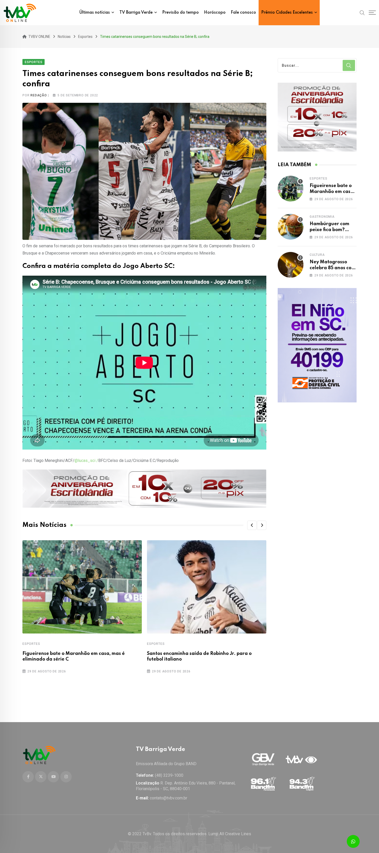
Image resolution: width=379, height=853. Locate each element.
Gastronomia (322, 216)
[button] (252, 525)
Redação (38, 95)
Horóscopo (215, 13)
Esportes (31, 644)
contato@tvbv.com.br (168, 798)
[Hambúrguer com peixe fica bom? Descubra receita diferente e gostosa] (290, 227)
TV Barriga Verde (136, 13)
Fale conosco (243, 13)
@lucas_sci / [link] (86, 460)
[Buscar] (362, 12)
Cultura (317, 255)
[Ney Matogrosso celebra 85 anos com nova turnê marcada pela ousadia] (290, 265)
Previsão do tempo (180, 13)
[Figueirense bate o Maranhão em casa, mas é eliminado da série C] (290, 188)
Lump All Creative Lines (229, 833)
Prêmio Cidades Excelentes (287, 13)
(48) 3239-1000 (169, 775)
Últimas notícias (94, 13)
